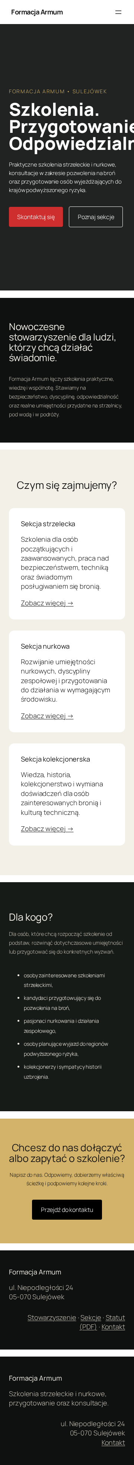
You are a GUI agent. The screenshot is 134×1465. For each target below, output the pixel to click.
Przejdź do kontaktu (67, 1210)
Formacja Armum (37, 11)
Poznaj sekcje (96, 217)
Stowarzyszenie (52, 1317)
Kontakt (113, 1326)
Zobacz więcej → (47, 602)
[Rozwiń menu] (118, 12)
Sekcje (90, 1317)
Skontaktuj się (36, 217)
